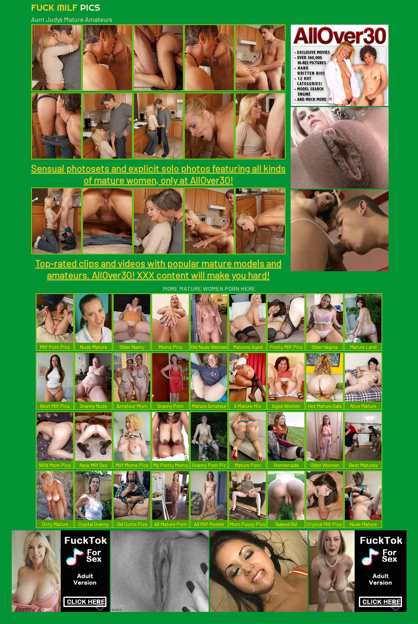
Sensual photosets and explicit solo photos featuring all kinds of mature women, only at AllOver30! (158, 174)
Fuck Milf (65, 7)
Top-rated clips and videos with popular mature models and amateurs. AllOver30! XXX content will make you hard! (158, 269)
